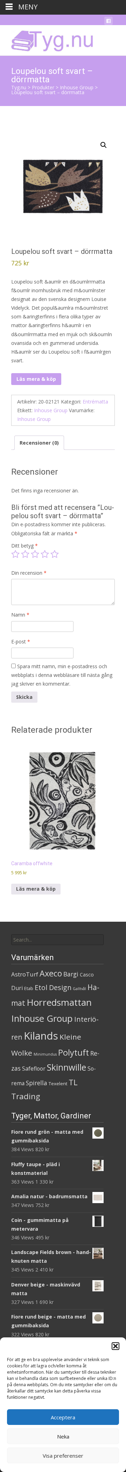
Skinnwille (66, 1067)
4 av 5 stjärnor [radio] (45, 554)
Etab (28, 988)
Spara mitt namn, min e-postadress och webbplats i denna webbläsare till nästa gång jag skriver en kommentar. (61, 675)
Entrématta (95, 401)
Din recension (29, 572)
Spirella (36, 1083)
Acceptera (63, 1417)
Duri (17, 988)
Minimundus (45, 1054)
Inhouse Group (51, 410)
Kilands (41, 1036)
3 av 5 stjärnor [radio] (35, 554)
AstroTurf (24, 974)
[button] (115, 1346)
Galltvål (79, 988)
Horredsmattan (59, 1002)
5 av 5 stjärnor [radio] (54, 554)
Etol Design (53, 987)
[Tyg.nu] (47, 39)
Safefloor (34, 1068)
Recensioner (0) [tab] (39, 442)
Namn (20, 614)
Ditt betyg (24, 545)
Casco (87, 974)
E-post (20, 641)
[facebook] (108, 22)
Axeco (51, 973)
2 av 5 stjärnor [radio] (25, 554)
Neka (63, 1436)
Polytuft (73, 1052)
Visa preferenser (63, 1455)
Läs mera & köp (36, 379)
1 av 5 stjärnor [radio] (15, 554)
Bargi (70, 974)
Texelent (58, 1083)
